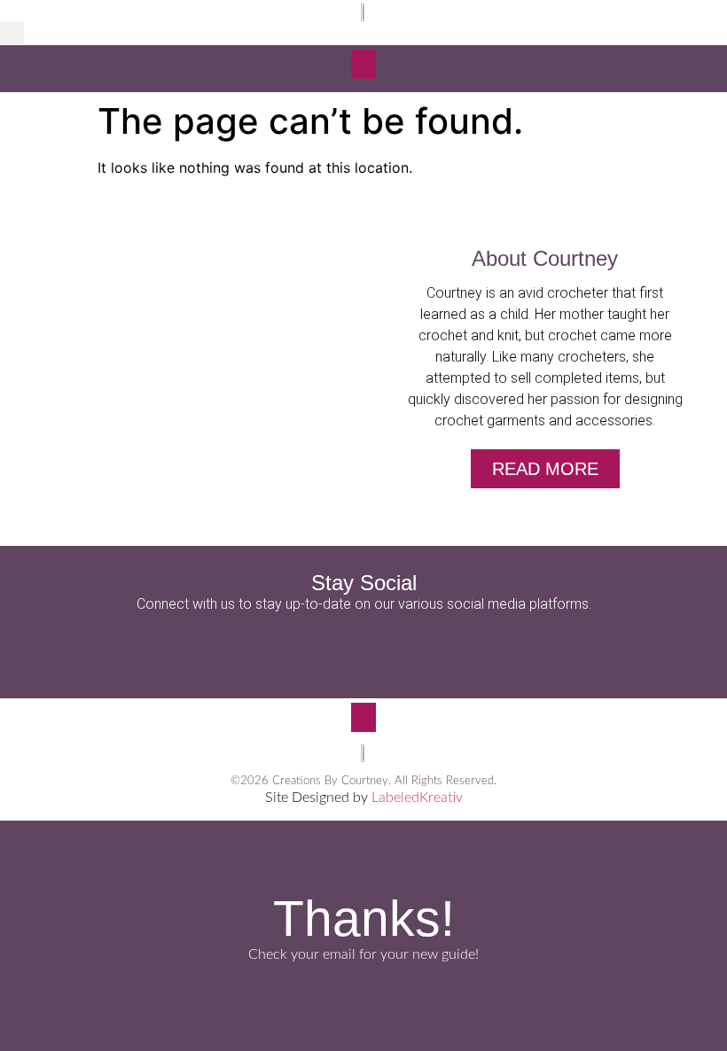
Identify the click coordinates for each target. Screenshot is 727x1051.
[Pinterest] (412, 649)
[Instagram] (363, 649)
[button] (12, 33)
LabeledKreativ (417, 797)
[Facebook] (315, 649)
